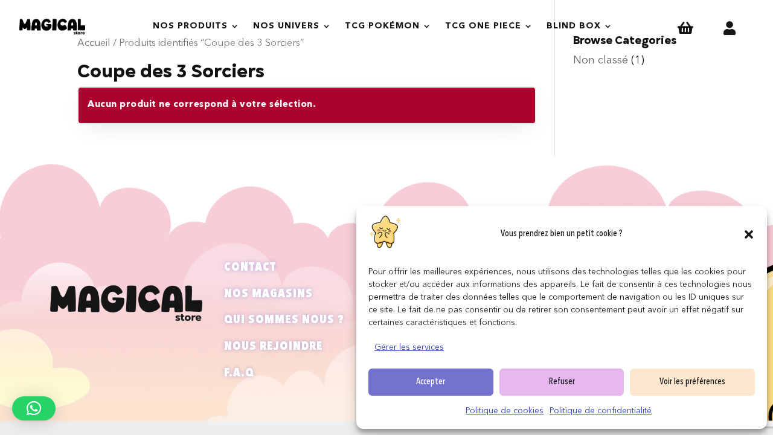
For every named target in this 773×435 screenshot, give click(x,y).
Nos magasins (268, 294)
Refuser (562, 382)
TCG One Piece (483, 26)
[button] (749, 234)
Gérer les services (409, 347)
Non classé (600, 60)
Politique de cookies (505, 411)
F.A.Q (239, 373)
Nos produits (190, 26)
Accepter (430, 382)
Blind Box (574, 26)
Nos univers (286, 26)
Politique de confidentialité (601, 411)
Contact (250, 268)
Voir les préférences (692, 382)
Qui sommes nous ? (284, 320)
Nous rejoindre (273, 347)
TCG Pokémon (382, 26)
